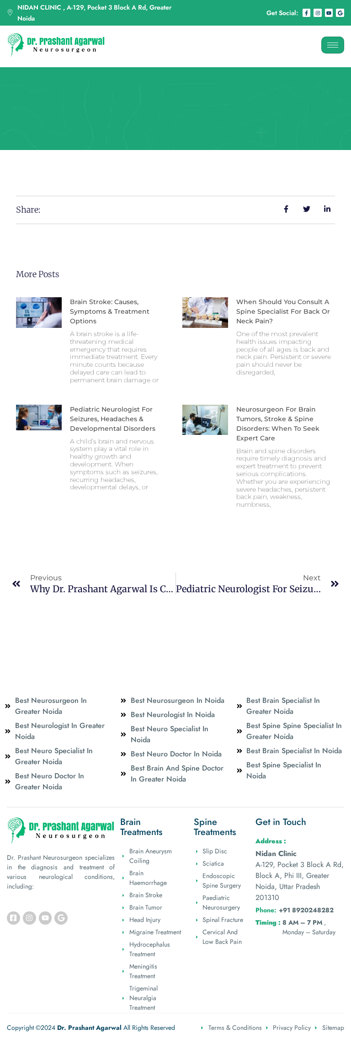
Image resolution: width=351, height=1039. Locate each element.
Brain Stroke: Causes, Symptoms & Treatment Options (109, 311)
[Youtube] (329, 13)
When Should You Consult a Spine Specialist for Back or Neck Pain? (283, 311)
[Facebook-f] (307, 13)
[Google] (340, 13)
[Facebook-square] (13, 918)
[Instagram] (318, 13)
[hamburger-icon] (332, 45)
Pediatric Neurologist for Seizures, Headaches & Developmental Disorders (112, 419)
